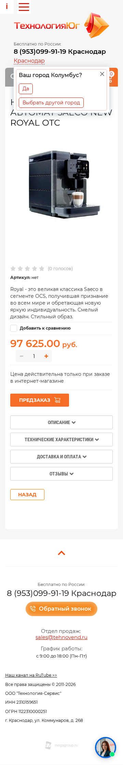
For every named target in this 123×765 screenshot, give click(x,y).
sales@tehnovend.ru (61, 637)
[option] (61, 183)
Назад (27, 495)
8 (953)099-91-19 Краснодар (60, 51)
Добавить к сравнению (45, 328)
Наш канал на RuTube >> (31, 675)
